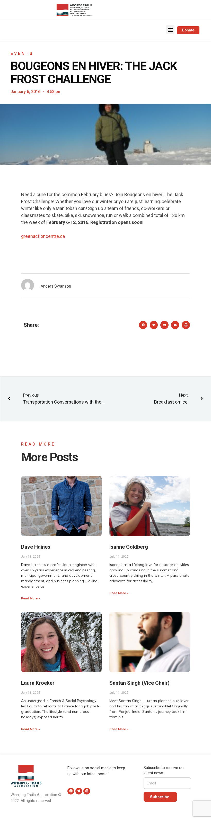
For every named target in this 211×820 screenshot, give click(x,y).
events (22, 53)
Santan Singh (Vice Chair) (139, 683)
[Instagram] (86, 791)
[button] (170, 29)
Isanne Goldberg (128, 547)
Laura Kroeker (38, 683)
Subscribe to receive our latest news (164, 770)
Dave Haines (35, 547)
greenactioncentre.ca (43, 236)
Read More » (30, 598)
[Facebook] (70, 791)
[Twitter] (78, 791)
